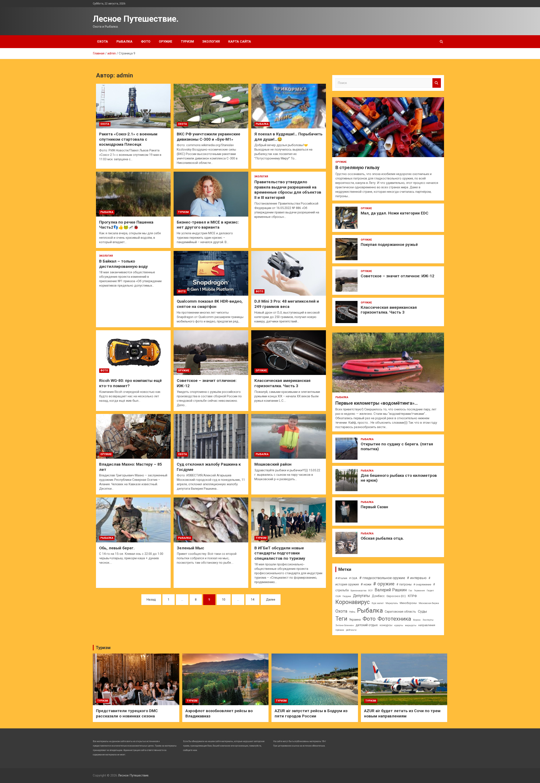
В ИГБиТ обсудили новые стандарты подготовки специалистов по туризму (279, 553)
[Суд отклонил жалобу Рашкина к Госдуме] (210, 436)
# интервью (417, 578)
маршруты (410, 625)
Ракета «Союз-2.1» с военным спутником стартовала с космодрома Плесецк (128, 139)
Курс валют (378, 603)
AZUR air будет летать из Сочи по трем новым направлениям (402, 713)
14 (252, 599)
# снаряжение (422, 584)
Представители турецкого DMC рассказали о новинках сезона (127, 713)
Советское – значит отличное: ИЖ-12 (397, 276)
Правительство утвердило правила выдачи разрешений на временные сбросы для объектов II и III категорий (287, 189)
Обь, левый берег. (117, 548)
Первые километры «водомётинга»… (376, 403)
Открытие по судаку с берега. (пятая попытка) (397, 446)
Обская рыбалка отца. (382, 538)
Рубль (352, 611)
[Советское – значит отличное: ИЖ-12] (210, 352)
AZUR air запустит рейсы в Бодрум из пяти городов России (311, 713)
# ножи (366, 584)
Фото (145, 41)
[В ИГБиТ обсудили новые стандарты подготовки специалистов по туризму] (288, 520)
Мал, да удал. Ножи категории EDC (394, 213)
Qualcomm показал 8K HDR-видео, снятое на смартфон (210, 304)
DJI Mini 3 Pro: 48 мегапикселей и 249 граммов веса (286, 304)
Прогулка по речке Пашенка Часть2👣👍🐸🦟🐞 (126, 225)
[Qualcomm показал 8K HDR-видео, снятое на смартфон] (210, 273)
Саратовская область (400, 611)
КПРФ (412, 596)
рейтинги (351, 630)
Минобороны (408, 603)
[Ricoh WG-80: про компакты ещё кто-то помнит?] (133, 352)
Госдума (347, 596)
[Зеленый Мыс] (210, 520)
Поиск (436, 83)
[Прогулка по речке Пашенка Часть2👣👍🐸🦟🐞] (133, 194)
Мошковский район (273, 464)
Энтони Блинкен (344, 625)
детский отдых (367, 625)
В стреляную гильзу (357, 167)
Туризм (187, 41)
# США (353, 578)
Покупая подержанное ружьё (389, 244)
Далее (270, 599)
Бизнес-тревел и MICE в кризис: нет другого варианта (208, 225)
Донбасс (378, 596)
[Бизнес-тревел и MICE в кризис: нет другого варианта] (210, 194)
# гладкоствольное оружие (382, 578)
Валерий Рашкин (391, 590)
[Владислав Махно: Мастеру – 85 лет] (133, 436)
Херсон (417, 620)
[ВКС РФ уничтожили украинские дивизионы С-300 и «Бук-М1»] (210, 106)
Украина (355, 619)
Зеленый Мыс (190, 548)
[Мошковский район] (288, 436)
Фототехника (394, 619)
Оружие (165, 41)
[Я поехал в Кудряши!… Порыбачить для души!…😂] (288, 106)
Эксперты (428, 620)
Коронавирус (352, 602)
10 (223, 599)
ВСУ (370, 590)
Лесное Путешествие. (136, 19)
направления (426, 625)
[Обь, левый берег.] (133, 520)
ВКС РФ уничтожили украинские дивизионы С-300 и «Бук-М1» (208, 137)
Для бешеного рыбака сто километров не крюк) (399, 478)
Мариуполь (392, 603)
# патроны (404, 584)
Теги (341, 618)
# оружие (383, 584)
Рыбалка (124, 41)
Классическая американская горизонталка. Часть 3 (282, 383)
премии (339, 630)
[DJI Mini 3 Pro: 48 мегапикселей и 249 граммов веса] (288, 273)
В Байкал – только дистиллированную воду (123, 264)
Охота (102, 41)
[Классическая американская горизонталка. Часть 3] (288, 352)
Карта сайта (239, 41)
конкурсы (386, 625)
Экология (211, 41)
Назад (151, 599)
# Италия (341, 578)
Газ (410, 590)
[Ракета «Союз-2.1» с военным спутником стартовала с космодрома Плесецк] (133, 106)
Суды (422, 611)
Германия (419, 590)
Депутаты (361, 595)
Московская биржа (429, 603)
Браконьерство (358, 590)
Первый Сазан (374, 506)
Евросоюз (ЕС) (396, 596)
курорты (398, 625)
